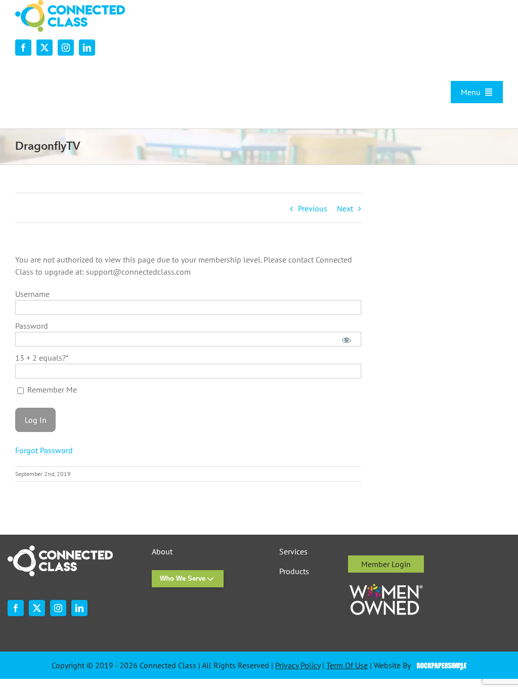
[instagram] (66, 47)
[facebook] (23, 47)
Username (32, 294)
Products (294, 571)
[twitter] (44, 47)
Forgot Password (44, 450)
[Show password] (346, 339)
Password (31, 326)
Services (293, 551)
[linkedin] (87, 47)
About (162, 551)
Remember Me (51, 389)
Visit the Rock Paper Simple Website (439, 666)
